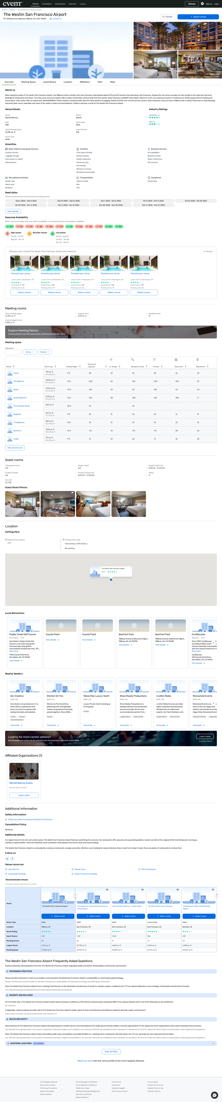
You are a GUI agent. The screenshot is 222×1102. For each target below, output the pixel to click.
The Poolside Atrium (21, 406)
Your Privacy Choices (119, 1091)
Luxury (83, 4)
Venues (36, 4)
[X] (7, 859)
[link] (24, 686)
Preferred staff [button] (138, 717)
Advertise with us (154, 1091)
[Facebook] (12, 859)
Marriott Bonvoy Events (21, 783)
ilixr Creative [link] (17, 696)
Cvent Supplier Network (48, 1082)
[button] (66, 50)
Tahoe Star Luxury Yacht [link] (96, 696)
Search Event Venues (47, 1085)
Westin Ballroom (19, 398)
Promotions (47, 4)
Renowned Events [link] (202, 696)
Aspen (16, 389)
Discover (72, 4)
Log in (216, 4)
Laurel (16, 373)
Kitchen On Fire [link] (55, 696)
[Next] (213, 643)
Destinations (60, 4)
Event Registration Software (86, 1085)
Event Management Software (86, 1082)
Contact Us (116, 1085)
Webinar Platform (82, 1097)
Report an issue (85, 1061)
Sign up (209, 4)
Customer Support (118, 1088)
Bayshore (17, 431)
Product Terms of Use (155, 1085)
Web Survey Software (84, 1094)
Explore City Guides (47, 1091)
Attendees (9, 348)
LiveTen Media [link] (163, 696)
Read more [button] (13, 651)
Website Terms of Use (155, 1088)
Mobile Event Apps (82, 1088)
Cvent (4, 10)
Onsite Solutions (46, 1094)
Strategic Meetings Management (88, 1091)
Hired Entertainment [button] (17, 720)
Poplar (16, 439)
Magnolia (17, 414)
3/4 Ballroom (18, 381)
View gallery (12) (212, 74)
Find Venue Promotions (48, 1088)
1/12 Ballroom (19, 422)
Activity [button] (13, 717)
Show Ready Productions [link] (133, 696)
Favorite (169, 17)
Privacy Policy (153, 1082)
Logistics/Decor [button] (125, 717)
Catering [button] (22, 717)
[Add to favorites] (107, 889)
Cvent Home (116, 1082)
